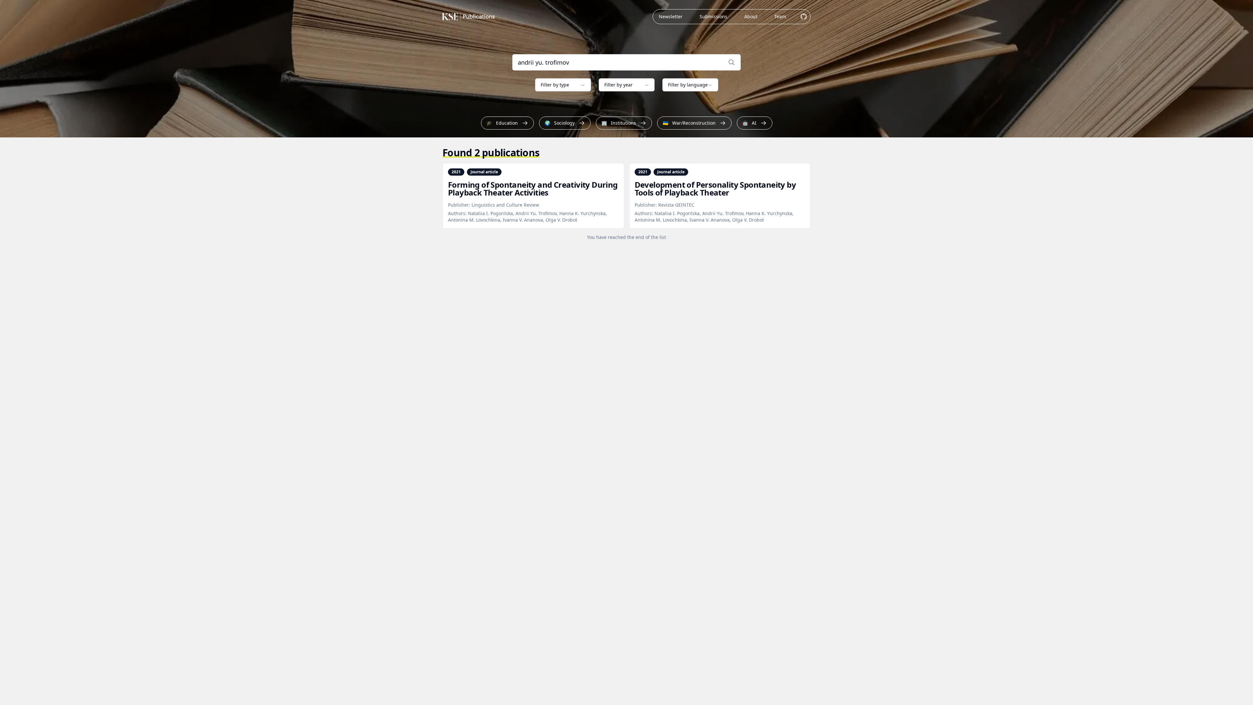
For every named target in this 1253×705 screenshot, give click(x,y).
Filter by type (555, 85)
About (750, 16)
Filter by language (688, 85)
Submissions (713, 16)
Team (780, 16)
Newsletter (671, 16)
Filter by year (618, 85)
